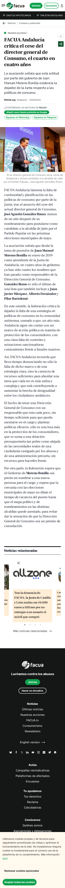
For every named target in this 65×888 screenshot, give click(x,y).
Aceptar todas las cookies (19, 882)
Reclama (32, 802)
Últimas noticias (32, 709)
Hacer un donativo (32, 690)
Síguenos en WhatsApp (17, 117)
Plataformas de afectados (33, 776)
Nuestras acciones (32, 714)
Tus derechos (32, 796)
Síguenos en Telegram (45, 117)
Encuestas (32, 781)
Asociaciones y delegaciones (32, 831)
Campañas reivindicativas (32, 770)
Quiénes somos (32, 825)
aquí (5, 858)
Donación (51, 5)
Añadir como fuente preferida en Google (26, 112)
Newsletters (32, 731)
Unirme (36, 5)
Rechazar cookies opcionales (21, 870)
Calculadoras (32, 807)
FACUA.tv (32, 720)
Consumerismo (32, 725)
